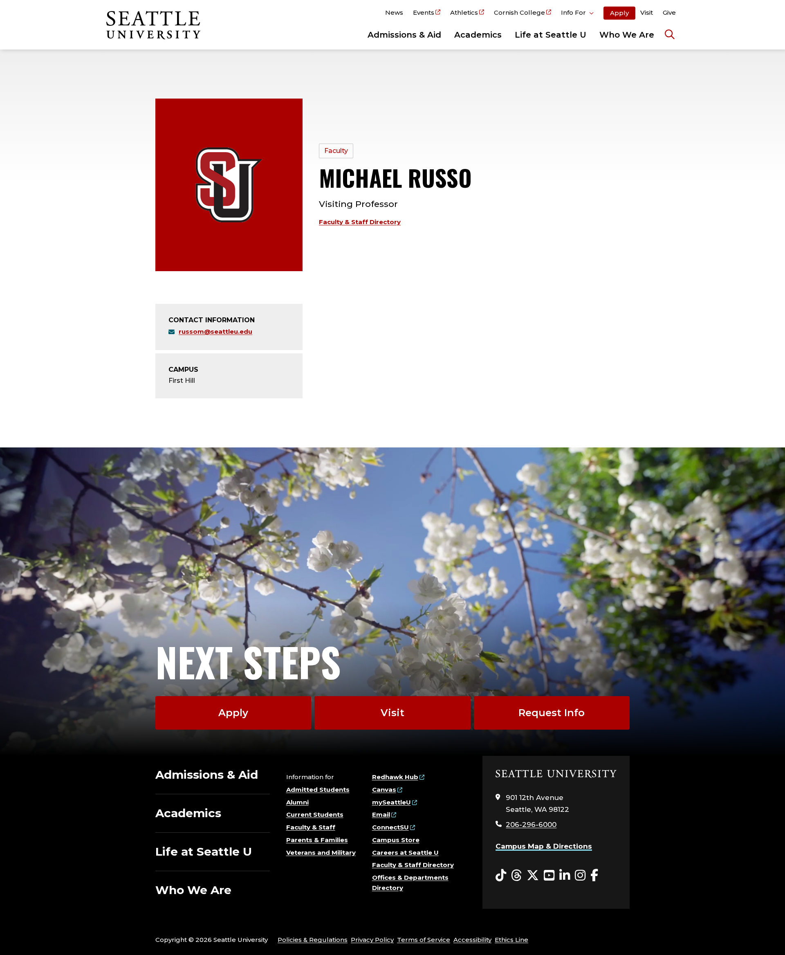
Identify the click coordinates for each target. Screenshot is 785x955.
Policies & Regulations (313, 940)
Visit (646, 12)
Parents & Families (317, 840)
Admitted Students (318, 789)
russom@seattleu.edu (215, 331)
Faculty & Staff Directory (360, 222)
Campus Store (395, 840)
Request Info (551, 713)
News (394, 12)
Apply (619, 13)
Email (381, 814)
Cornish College (519, 12)
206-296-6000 (531, 824)
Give (669, 12)
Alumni (297, 802)
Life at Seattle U (550, 35)
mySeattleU (391, 802)
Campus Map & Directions (544, 846)
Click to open (577, 14)
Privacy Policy (372, 940)
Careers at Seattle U (405, 852)
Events (423, 12)
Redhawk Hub (395, 777)
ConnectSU (390, 827)
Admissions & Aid (404, 35)
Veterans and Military (321, 852)
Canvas (384, 789)
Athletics (464, 12)
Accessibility (472, 940)
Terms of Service (423, 940)
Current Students (314, 814)
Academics (478, 35)
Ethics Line (511, 940)
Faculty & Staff (310, 827)
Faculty (336, 151)
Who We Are (626, 35)
